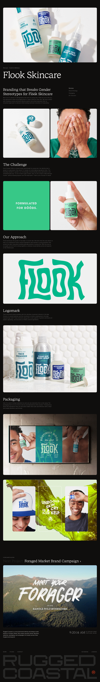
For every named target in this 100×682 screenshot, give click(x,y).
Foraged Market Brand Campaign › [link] (53, 561)
